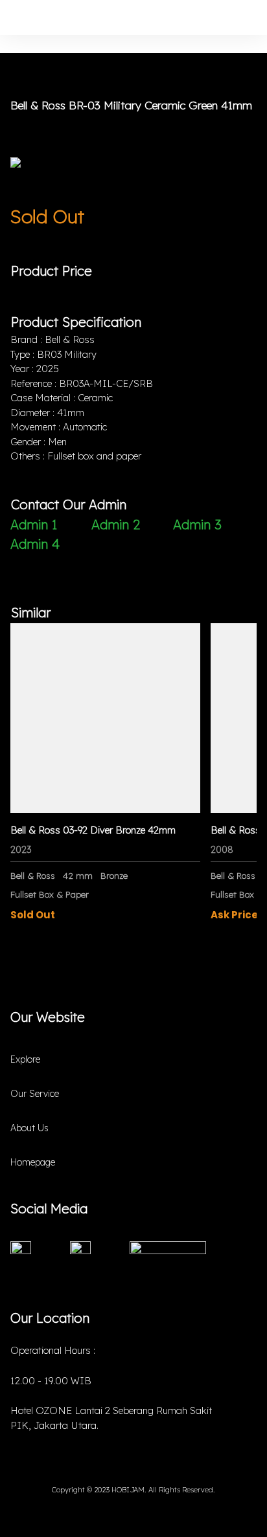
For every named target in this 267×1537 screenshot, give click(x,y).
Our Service (34, 1094)
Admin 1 (33, 524)
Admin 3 (197, 524)
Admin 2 (115, 524)
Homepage (32, 1162)
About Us (29, 1128)
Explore (25, 1059)
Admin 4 (35, 544)
